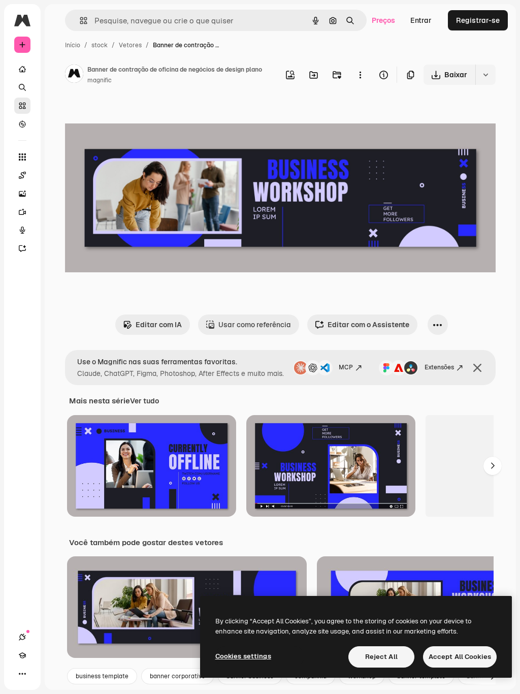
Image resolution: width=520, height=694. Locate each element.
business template (102, 676)
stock (99, 45)
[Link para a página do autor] (74, 75)
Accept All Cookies (460, 656)
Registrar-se (478, 20)
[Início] (22, 69)
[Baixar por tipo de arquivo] (485, 75)
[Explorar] (22, 124)
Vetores (130, 45)
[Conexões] (22, 637)
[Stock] (22, 106)
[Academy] (22, 655)
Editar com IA (159, 324)
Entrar (421, 20)
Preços (383, 20)
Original (130, 115)
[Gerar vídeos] (22, 212)
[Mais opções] (360, 75)
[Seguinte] (492, 466)
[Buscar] (22, 87)
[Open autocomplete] (79, 20)
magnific (99, 80)
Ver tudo (144, 400)
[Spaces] (22, 175)
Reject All (381, 656)
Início (72, 45)
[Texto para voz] (22, 230)
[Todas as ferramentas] (22, 157)
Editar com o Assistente (368, 324)
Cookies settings (243, 656)
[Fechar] (477, 368)
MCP (346, 367)
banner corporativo (177, 676)
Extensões (439, 367)
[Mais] (22, 674)
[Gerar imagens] (22, 193)
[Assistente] (22, 248)
